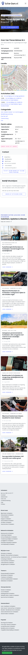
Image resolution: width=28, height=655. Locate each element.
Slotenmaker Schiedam (7, 613)
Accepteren (7, 652)
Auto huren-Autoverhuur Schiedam (11, 608)
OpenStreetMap (24, 90)
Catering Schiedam (6, 535)
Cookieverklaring (5, 500)
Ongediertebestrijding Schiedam (10, 630)
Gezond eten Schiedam (7, 524)
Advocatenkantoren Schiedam (9, 612)
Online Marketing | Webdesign (12, 454)
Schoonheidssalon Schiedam (9, 537)
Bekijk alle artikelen (5, 221)
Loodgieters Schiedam (7, 540)
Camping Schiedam (6, 559)
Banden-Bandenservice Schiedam (10, 610)
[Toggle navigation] (25, 3)
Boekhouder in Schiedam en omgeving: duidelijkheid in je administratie (12, 377)
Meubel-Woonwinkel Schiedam (9, 555)
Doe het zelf (4, 116)
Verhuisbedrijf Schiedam (8, 544)
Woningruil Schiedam (7, 622)
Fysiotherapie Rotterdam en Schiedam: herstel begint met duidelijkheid (13, 249)
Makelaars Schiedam (7, 581)
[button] (14, 78)
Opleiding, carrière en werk (12, 288)
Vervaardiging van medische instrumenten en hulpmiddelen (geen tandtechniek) (11, 104)
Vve (2, 120)
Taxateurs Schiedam (6, 577)
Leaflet (17, 90)
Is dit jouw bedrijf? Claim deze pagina (14, 171)
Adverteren (4, 497)
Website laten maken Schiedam (10, 595)
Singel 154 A (5, 22)
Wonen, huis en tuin (9, 330)
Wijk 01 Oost (8, 161)
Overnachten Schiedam (7, 561)
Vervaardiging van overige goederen (14, 96)
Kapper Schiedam (6, 519)
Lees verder (6, 267)
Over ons (3, 499)
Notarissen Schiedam (7, 575)
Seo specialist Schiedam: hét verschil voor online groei (13, 457)
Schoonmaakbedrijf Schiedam (9, 579)
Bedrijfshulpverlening (7, 114)
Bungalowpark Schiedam (8, 564)
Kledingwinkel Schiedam (7, 593)
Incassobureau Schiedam (8, 626)
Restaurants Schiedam (7, 533)
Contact (3, 495)
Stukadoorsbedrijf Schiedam (9, 542)
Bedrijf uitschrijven (14, 194)
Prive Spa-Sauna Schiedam (8, 624)
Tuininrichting (4, 118)
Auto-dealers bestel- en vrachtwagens (11, 15)
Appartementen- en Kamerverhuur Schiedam (14, 557)
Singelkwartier (8, 159)
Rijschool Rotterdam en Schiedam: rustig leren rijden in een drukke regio (13, 292)
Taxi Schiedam (5, 517)
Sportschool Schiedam (7, 597)
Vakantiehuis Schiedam (7, 562)
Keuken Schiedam (6, 590)
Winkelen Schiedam (6, 553)
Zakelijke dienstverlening (11, 373)
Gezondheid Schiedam (7, 520)
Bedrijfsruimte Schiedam (8, 628)
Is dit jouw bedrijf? (10, 27)
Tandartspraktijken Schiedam (9, 539)
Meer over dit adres (9, 146)
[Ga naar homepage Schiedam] (9, 3)
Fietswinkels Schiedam (7, 515)
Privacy (3, 504)
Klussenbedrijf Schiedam (8, 573)
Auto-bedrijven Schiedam (8, 606)
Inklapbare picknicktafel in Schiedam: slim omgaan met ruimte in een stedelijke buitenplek (13, 336)
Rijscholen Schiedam (6, 513)
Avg (2, 502)
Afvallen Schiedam (6, 522)
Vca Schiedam (5, 592)
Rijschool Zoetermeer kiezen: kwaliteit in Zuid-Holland (12, 417)
